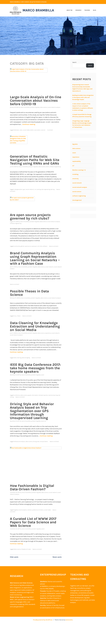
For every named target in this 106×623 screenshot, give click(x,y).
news (21, 130)
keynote (45, 395)
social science (76, 191)
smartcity (75, 178)
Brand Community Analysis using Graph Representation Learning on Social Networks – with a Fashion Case (35, 258)
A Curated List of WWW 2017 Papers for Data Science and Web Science (33, 522)
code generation (18, 189)
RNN (35, 189)
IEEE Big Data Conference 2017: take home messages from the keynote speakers (35, 368)
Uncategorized (76, 200)
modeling (75, 174)
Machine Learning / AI (79, 170)
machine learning (53, 395)
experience (48, 333)
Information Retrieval (37, 395)
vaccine (43, 130)
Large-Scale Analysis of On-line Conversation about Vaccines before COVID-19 (35, 100)
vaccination (37, 130)
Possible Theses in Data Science (29, 293)
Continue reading (28, 124)
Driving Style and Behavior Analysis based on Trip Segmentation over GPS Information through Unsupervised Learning (32, 411)
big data (37, 107)
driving (35, 441)
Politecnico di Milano (37, 510)
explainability (76, 161)
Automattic (69, 620)
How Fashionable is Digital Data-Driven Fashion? (32, 487)
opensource (28, 246)
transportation (44, 441)
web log (52, 189)
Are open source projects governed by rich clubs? (30, 216)
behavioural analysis (19, 441)
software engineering (55, 166)
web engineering (45, 189)
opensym (34, 246)
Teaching (87, 10)
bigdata (16, 510)
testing (39, 189)
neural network (30, 189)
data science (43, 107)
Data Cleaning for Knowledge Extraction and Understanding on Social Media (35, 326)
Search (74, 62)
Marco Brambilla (38, 10)
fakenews (16, 130)
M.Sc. (15, 316)
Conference (17, 395)
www (29, 549)
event (47, 166)
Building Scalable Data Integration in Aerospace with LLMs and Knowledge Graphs (83, 97)
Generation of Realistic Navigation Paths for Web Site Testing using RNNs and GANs (34, 159)
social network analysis (54, 107)
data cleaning (17, 357)
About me (69, 10)
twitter (32, 130)
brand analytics (23, 510)
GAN (24, 189)
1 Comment (50, 130)
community (17, 246)
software (44, 246)
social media (26, 130)
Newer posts (57, 557)
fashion (30, 510)
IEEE (38, 441)
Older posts (14, 557)
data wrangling (26, 357)
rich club (39, 246)
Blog (94, 10)
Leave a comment (53, 246)
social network (49, 267)
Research (78, 10)
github (22, 246)
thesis (19, 316)
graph (29, 395)
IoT (45, 421)
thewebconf (24, 549)
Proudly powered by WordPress (42, 620)
